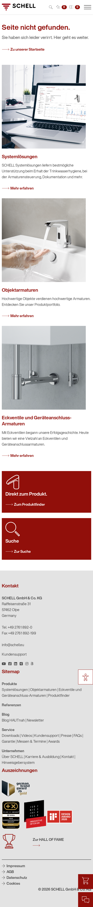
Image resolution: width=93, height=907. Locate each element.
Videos (26, 736)
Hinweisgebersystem (18, 763)
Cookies (13, 884)
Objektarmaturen (43, 690)
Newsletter (35, 720)
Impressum (15, 866)
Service (8, 730)
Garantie (8, 742)
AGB (10, 872)
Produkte (9, 684)
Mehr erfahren (22, 188)
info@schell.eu (13, 645)
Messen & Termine (31, 742)
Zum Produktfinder (29, 505)
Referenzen (11, 705)
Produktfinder (59, 696)
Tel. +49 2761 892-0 (17, 627)
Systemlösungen (15, 690)
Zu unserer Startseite (27, 50)
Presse (66, 736)
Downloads (10, 736)
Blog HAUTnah (13, 720)
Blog (5, 715)
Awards (54, 742)
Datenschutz (16, 878)
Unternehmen (13, 751)
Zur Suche (22, 552)
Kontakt (68, 757)
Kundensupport (14, 655)
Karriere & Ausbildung (42, 757)
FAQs (78, 736)
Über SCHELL (12, 757)
